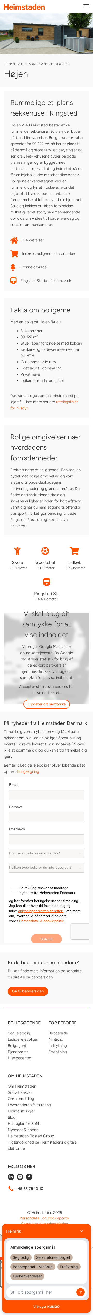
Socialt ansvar (20, 1092)
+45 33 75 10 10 (29, 1188)
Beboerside (58, 1033)
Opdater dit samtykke (47, 704)
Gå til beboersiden (28, 991)
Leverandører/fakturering (29, 1105)
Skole (17, 562)
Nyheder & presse (23, 1129)
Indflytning (58, 1045)
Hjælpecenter (19, 1058)
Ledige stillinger (21, 1111)
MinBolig (56, 1039)
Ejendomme (18, 1051)
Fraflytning (58, 1051)
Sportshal (45, 562)
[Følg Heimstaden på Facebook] (29, 1178)
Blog (12, 1117)
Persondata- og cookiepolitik (44, 1218)
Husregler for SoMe (24, 1123)
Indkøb (74, 562)
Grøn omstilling (21, 1098)
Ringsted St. (46, 593)
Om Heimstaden (22, 1086)
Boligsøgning (28, 771)
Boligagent (17, 1045)
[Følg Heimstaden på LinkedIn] (11, 1178)
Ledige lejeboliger (23, 1039)
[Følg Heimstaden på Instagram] (20, 1178)
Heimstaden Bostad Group (31, 1136)
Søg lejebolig (19, 1033)
